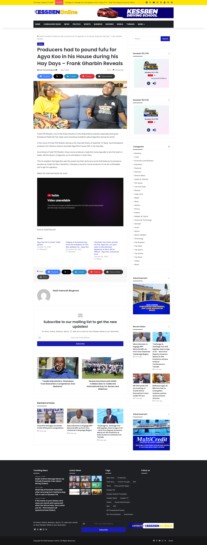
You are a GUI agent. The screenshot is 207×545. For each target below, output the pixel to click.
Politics (76, 24)
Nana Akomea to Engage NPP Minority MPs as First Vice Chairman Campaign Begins (79, 428)
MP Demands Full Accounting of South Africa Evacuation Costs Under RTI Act (141, 391)
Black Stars (110, 478)
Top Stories (138, 253)
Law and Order (140, 187)
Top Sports (138, 250)
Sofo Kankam (128, 514)
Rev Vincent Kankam (114, 514)
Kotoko (109, 502)
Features (137, 172)
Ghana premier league (121, 486)
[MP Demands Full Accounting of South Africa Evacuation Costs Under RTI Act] (141, 378)
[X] (37, 529)
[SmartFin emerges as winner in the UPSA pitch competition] (50, 416)
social (136, 227)
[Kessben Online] (55, 12)
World (120, 24)
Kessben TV (124, 498)
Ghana (109, 486)
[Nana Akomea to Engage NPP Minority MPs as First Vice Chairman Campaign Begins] (80, 416)
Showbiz (110, 24)
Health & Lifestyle (141, 179)
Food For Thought (124, 482)
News (66, 24)
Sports (87, 24)
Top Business (139, 242)
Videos (137, 261)
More (140, 24)
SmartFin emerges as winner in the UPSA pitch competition (50, 427)
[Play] (149, 83)
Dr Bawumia (122, 478)
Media (136, 198)
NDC (108, 506)
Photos (137, 209)
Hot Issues (138, 183)
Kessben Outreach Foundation (117, 494)
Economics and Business (143, 161)
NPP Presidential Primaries (115, 510)
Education (138, 164)
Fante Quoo (110, 482)
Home (37, 24)
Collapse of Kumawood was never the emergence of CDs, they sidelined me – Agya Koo (77, 244)
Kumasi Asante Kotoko (122, 502)
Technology (138, 239)
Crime (136, 157)
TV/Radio (130, 24)
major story (138, 194)
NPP (114, 506)
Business (98, 24)
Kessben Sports (112, 498)
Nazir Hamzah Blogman (47, 70)
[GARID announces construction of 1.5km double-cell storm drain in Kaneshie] (97, 485)
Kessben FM (111, 490)
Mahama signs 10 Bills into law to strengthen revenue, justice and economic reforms (160, 392)
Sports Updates (140, 235)
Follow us (145, 470)
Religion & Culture (141, 216)
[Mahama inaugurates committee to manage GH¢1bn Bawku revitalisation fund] (97, 492)
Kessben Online (53, 541)
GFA (134, 482)
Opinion (137, 205)
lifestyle (137, 190)
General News (139, 175)
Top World (138, 257)
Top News (138, 246)
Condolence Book (52, 24)
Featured (137, 168)
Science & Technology (143, 220)
